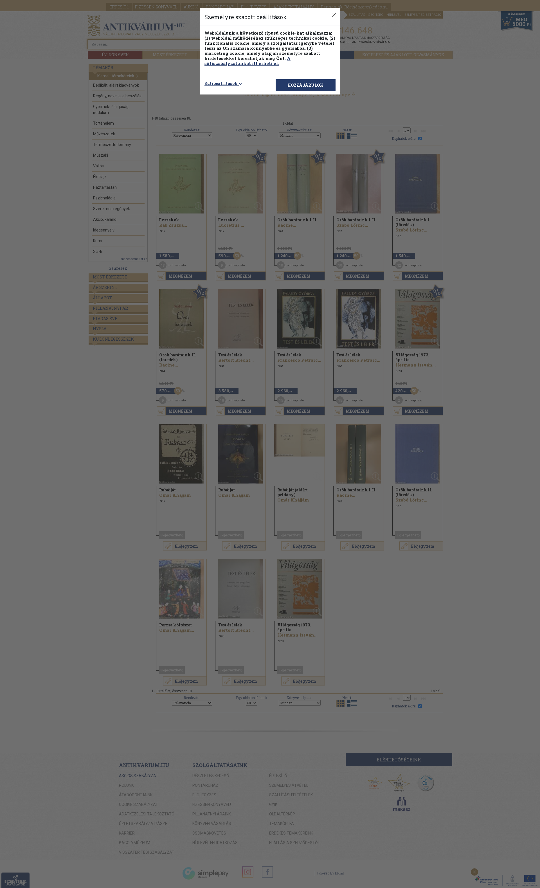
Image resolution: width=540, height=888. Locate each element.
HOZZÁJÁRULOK (305, 85)
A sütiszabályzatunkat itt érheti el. (247, 60)
